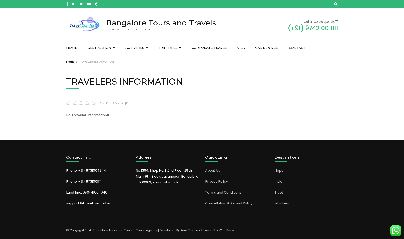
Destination (99, 48)
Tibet (279, 192)
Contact (297, 48)
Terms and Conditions (223, 192)
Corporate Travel (209, 48)
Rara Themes (190, 230)
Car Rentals (266, 48)
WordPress (226, 230)
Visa (241, 48)
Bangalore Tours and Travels (161, 22)
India (278, 181)
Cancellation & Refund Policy (228, 203)
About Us (212, 170)
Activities (134, 48)
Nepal (279, 170)
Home (71, 48)
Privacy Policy (216, 181)
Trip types (168, 48)
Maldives (282, 203)
